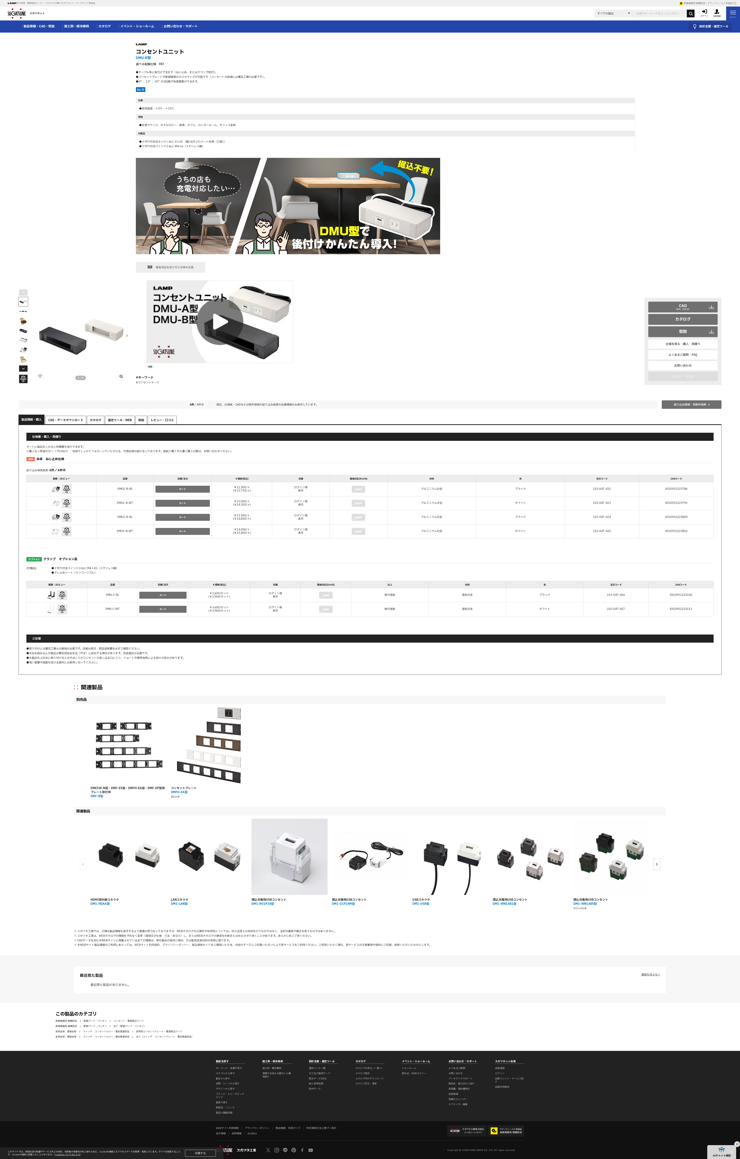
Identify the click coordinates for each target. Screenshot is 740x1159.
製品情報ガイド (201, 945)
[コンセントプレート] (209, 745)
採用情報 (237, 1133)
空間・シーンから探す (228, 1083)
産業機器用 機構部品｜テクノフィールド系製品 (708, 3)
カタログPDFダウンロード (370, 1078)
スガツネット (37, 13)
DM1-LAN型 (179, 904)
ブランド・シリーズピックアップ (230, 1095)
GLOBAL (252, 1133)
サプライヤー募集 (458, 1104)
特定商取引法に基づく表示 (321, 1128)
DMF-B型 (97, 796)
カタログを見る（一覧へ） (370, 1068)
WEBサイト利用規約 (147, 945)
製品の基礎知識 (224, 1112)
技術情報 (453, 1094)
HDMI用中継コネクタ (105, 900)
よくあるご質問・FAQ (683, 355)
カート (182, 489)
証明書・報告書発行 (459, 1089)
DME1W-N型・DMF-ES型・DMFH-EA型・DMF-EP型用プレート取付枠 (128, 790)
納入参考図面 (316, 1083)
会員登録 (500, 1068)
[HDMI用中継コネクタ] (129, 857)
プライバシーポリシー (175, 945)
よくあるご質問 (457, 1068)
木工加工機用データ (319, 1073)
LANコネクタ (179, 900)
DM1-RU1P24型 (262, 904)
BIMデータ (315, 1089)
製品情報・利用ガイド (288, 1128)
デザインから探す (225, 1089)
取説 (683, 332)
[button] (126, 335)
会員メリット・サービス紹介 (509, 1080)
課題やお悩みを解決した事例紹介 (276, 1075)
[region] (370, 507)
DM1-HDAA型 (100, 904)
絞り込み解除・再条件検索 (690, 405)
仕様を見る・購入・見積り (683, 344)
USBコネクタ (421, 900)
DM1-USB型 (420, 904)
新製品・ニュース (225, 1107)
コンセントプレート (184, 788)
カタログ (683, 319)
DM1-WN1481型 (504, 904)
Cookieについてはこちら (67, 1154)
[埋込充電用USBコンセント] (289, 857)
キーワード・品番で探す (229, 1068)
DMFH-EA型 (179, 792)
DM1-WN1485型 (585, 904)
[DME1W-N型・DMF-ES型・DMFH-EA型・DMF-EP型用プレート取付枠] (129, 745)
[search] (691, 13)
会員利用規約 (502, 1087)
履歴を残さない (650, 975)
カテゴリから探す (225, 1073)
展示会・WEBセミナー (414, 1073)
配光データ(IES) (318, 1078)
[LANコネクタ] (209, 857)
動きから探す (223, 1078)
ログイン (500, 1073)
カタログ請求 (363, 1073)
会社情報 (221, 1133)
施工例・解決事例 (272, 1068)
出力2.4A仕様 (579, 908)
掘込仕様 (175, 796)
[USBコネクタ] (450, 857)
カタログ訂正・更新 (366, 1083)
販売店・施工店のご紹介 (462, 1083)
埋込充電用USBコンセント (268, 900)
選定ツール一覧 (317, 1068)
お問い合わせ (683, 366)
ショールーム (409, 1068)
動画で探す (222, 1102)
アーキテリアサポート (461, 1078)
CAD (683, 307)
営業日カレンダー (458, 1099)
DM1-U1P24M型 (343, 904)
